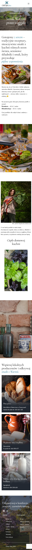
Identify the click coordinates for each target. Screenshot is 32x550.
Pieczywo (7, 403)
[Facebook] (3, 511)
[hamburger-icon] (28, 3)
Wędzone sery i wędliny (13, 442)
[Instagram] (7, 511)
